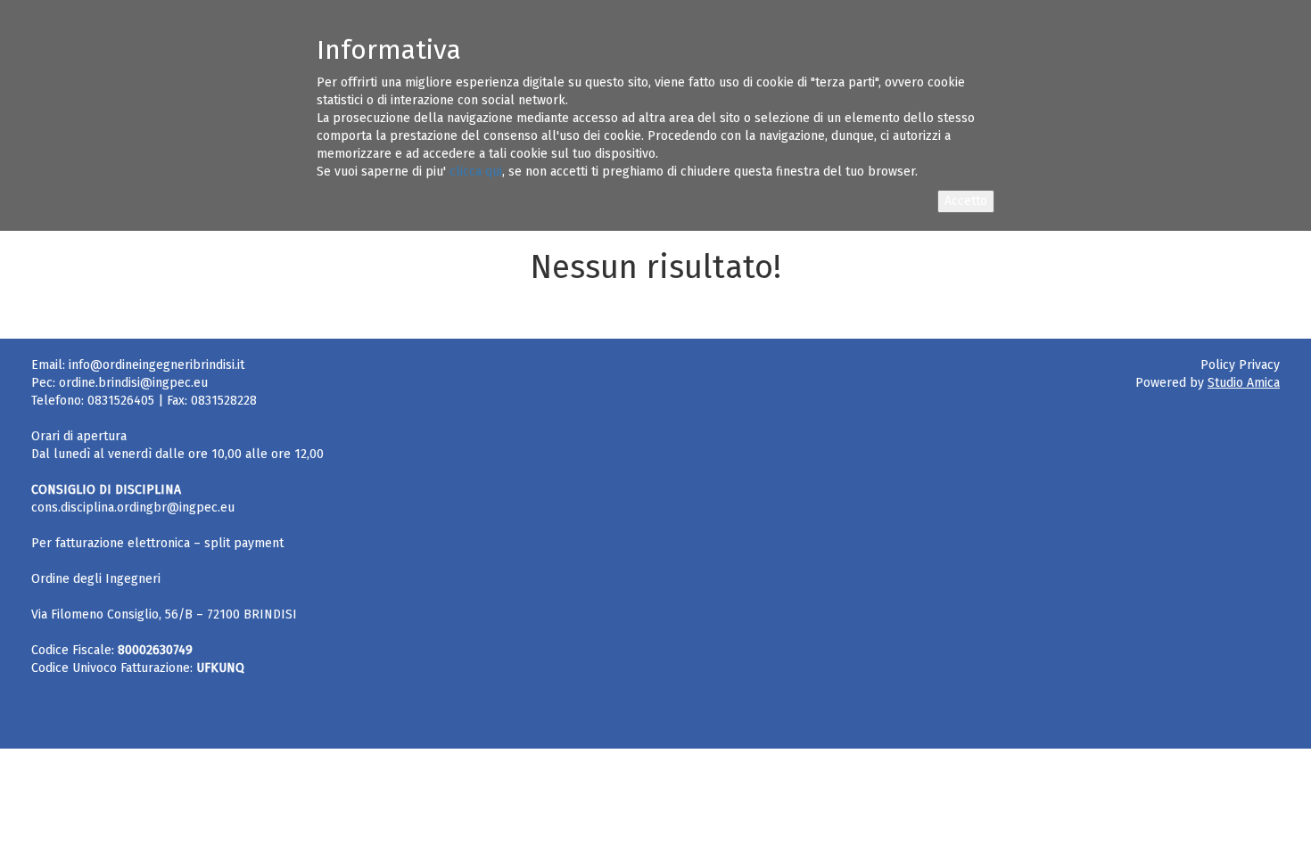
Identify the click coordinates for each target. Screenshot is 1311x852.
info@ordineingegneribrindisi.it (156, 365)
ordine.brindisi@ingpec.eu (133, 382)
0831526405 (120, 400)
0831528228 (224, 400)
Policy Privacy (1240, 365)
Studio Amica (1244, 382)
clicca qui (475, 171)
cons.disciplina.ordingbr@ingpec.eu (133, 507)
